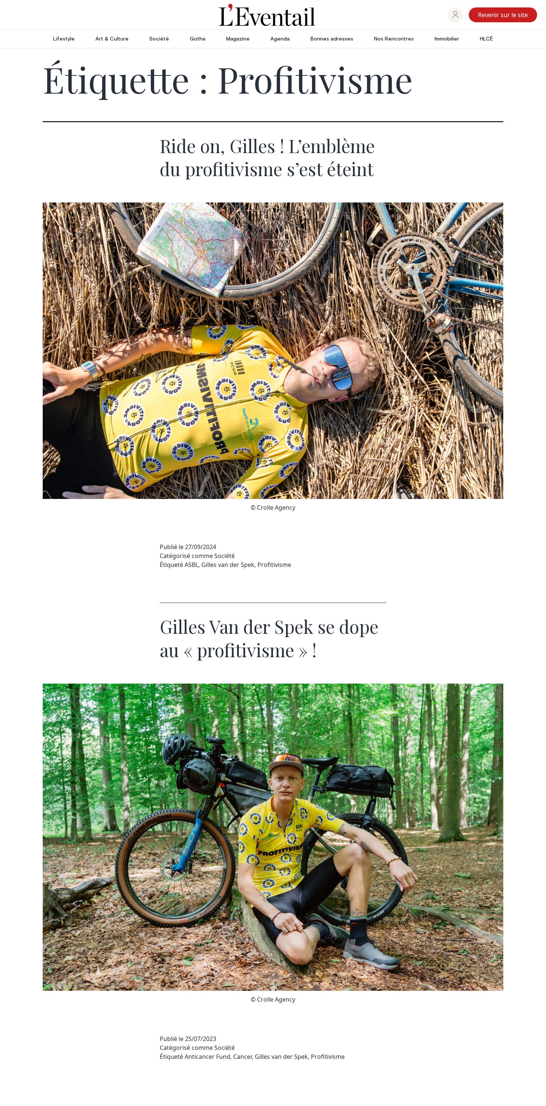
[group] (455, 14)
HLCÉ (486, 39)
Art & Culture (112, 39)
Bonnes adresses (332, 39)
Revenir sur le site (503, 15)
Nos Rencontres (394, 39)
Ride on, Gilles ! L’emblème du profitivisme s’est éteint (267, 157)
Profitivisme (274, 565)
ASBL (191, 565)
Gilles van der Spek (227, 565)
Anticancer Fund (207, 1057)
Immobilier (447, 39)
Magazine (238, 39)
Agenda (280, 39)
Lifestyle (64, 39)
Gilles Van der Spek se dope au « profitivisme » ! (269, 637)
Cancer (242, 1057)
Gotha (197, 39)
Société (159, 39)
